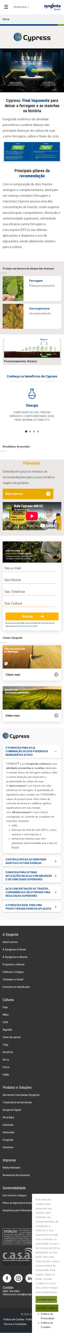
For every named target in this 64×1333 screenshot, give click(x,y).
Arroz (6, 1059)
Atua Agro (8, 1117)
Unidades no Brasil (13, 979)
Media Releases (11, 1167)
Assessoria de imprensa (16, 1175)
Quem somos (10, 942)
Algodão (7, 1029)
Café (5, 1022)
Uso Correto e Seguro (15, 1195)
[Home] (52, 6)
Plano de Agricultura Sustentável (21, 1202)
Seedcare (8, 1147)
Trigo (5, 1044)
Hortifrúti (8, 1052)
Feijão (6, 1074)
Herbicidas (8, 1132)
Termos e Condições (15, 1324)
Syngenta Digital (12, 1109)
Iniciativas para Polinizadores (19, 1210)
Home (6, 19)
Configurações (46, 1299)
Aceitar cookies (47, 1308)
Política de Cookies (14, 1319)
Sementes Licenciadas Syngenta (21, 1094)
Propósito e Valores (14, 964)
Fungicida (8, 1139)
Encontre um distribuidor (16, 986)
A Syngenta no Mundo (15, 957)
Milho (6, 1014)
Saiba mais (13, 715)
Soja (5, 1007)
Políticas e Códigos (13, 972)
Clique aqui (13, 674)
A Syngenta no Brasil (14, 949)
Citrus (6, 1067)
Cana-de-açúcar (12, 1037)
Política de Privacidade (28, 626)
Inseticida (8, 1124)
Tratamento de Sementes (17, 1102)
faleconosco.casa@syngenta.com (22, 1294)
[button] (26, 431)
